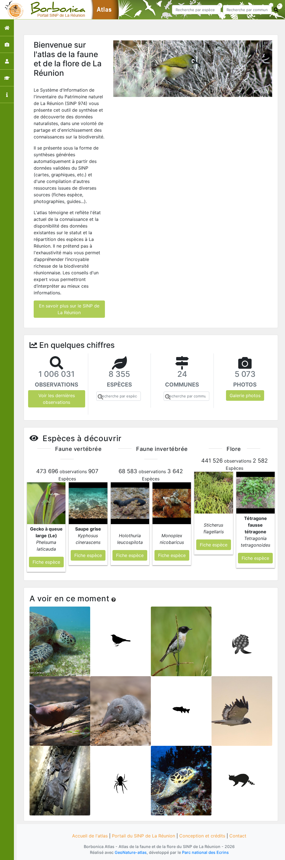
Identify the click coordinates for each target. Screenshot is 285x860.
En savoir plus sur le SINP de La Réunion (69, 309)
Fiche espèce (60, 645)
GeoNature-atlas (131, 852)
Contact (237, 836)
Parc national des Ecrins (205, 852)
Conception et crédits (202, 836)
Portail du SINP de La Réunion (143, 836)
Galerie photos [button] (245, 395)
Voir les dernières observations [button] (56, 399)
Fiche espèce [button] (46, 562)
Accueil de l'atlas (90, 836)
